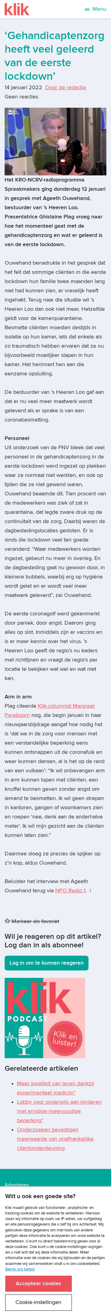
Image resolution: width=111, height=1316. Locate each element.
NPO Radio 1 (70, 890)
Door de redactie (65, 87)
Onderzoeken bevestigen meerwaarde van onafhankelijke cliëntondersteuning (55, 1138)
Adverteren (17, 1185)
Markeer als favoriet (34, 921)
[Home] (17, 9)
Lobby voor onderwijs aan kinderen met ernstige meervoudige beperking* (59, 1111)
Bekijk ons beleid (20, 1269)
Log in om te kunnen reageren (47, 963)
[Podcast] (45, 1017)
